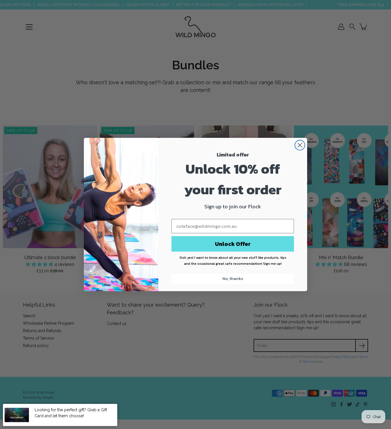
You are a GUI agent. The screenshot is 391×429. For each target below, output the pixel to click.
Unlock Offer (233, 244)
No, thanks (232, 279)
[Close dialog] (300, 145)
